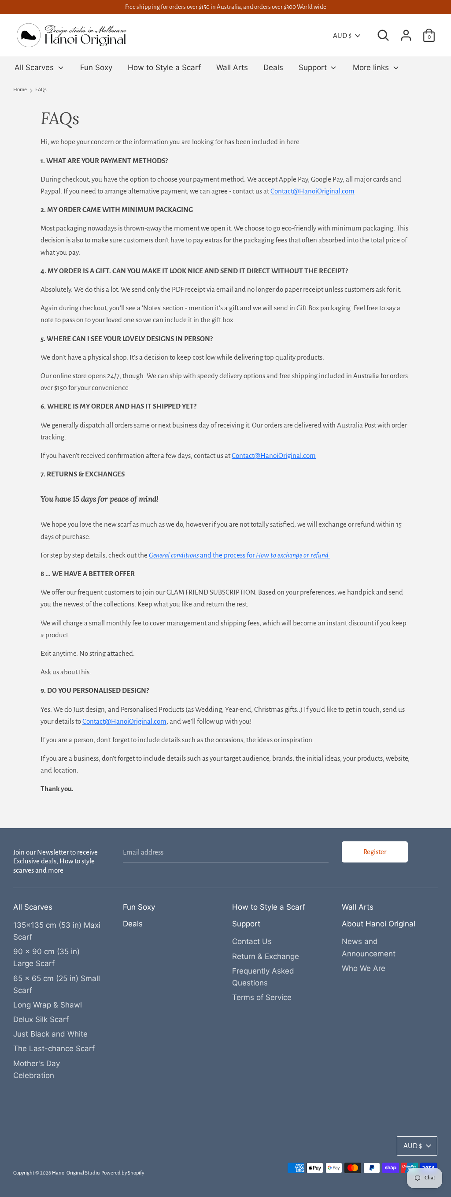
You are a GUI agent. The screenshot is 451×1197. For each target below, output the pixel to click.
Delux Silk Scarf (41, 1019)
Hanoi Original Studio (75, 1173)
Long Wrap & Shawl (47, 1004)
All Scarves (35, 67)
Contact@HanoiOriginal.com (274, 455)
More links (372, 67)
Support (314, 67)
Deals (273, 67)
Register (374, 851)
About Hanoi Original (378, 923)
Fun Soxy (96, 67)
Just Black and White (50, 1034)
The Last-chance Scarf (54, 1048)
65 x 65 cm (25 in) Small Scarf (56, 984)
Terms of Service (262, 997)
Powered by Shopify (122, 1173)
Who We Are (363, 968)
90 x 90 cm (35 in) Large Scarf (46, 957)
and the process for (239, 555)
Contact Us (252, 941)
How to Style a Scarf (164, 67)
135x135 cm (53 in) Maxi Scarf (56, 931)
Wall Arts (232, 67)
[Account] (406, 32)
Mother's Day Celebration (36, 1069)
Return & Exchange (265, 956)
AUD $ (342, 35)
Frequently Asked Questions (263, 977)
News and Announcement (369, 947)
